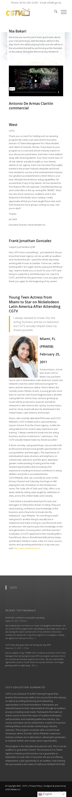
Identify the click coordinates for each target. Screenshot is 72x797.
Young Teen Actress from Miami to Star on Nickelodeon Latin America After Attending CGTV (34, 304)
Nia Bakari (17, 31)
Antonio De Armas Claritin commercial (31, 105)
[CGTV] (29, 12)
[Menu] (62, 12)
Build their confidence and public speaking (25, 617)
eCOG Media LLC (12, 789)
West (13, 124)
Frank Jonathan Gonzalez (30, 240)
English (47, 794)
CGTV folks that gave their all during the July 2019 (28, 645)
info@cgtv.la (54, 2)
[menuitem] (54, 12)
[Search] (54, 12)
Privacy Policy (35, 786)
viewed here (37, 722)
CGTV (13, 587)
